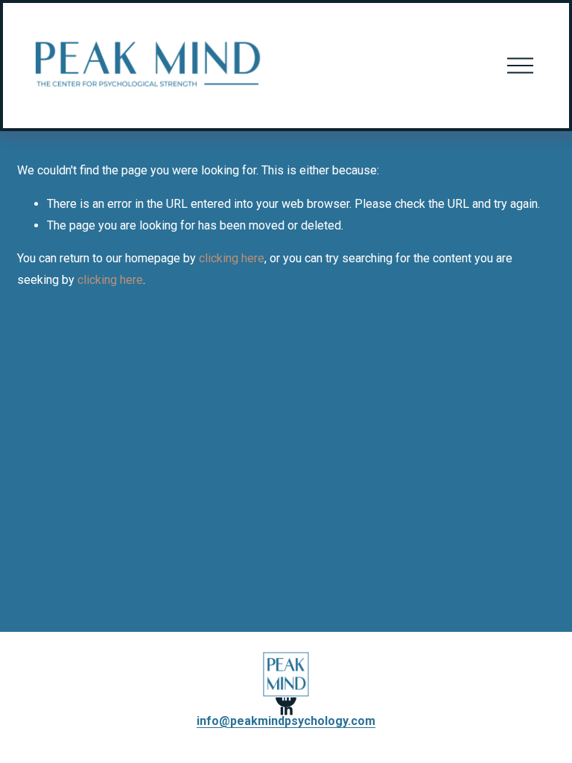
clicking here (231, 258)
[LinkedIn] (286, 709)
